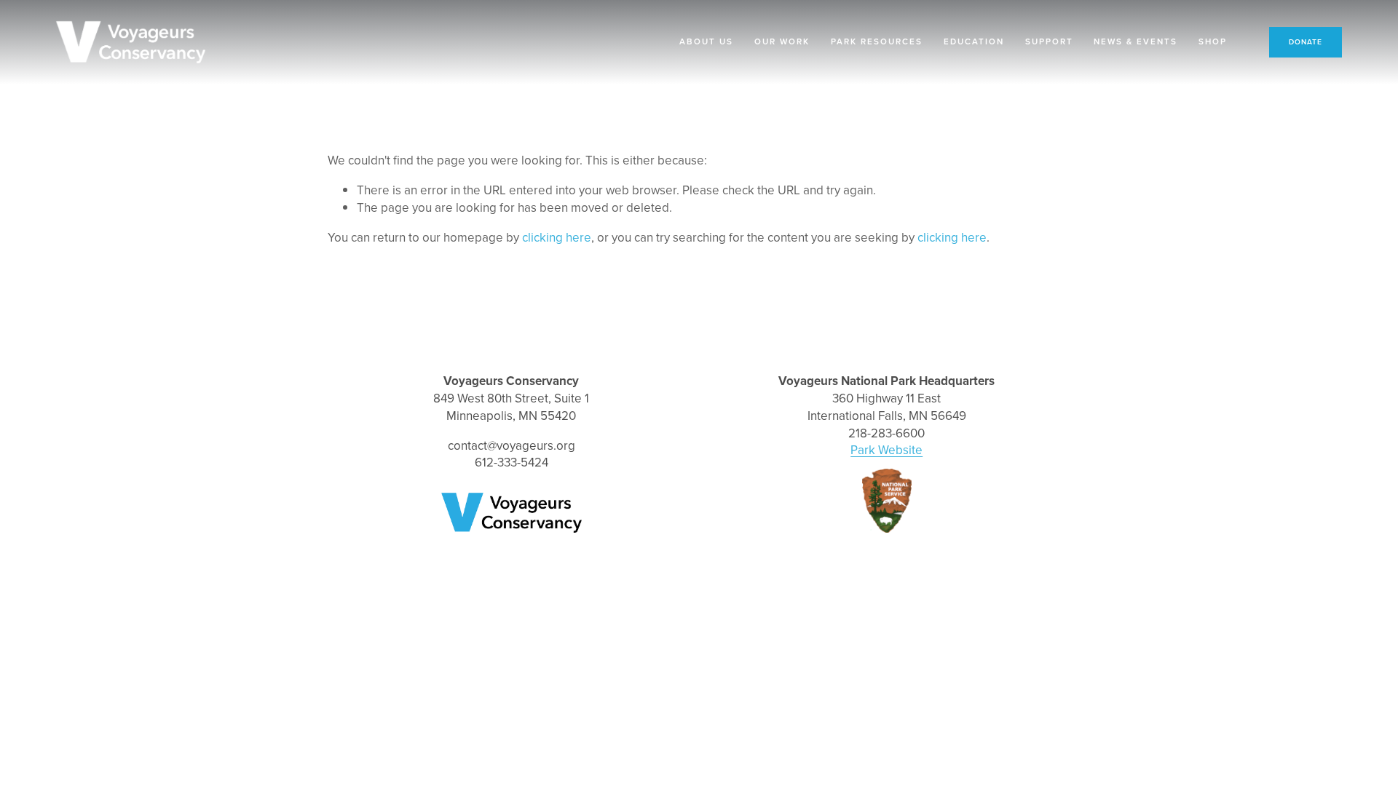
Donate (1305, 41)
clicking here (556, 237)
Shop (1212, 41)
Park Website (886, 450)
